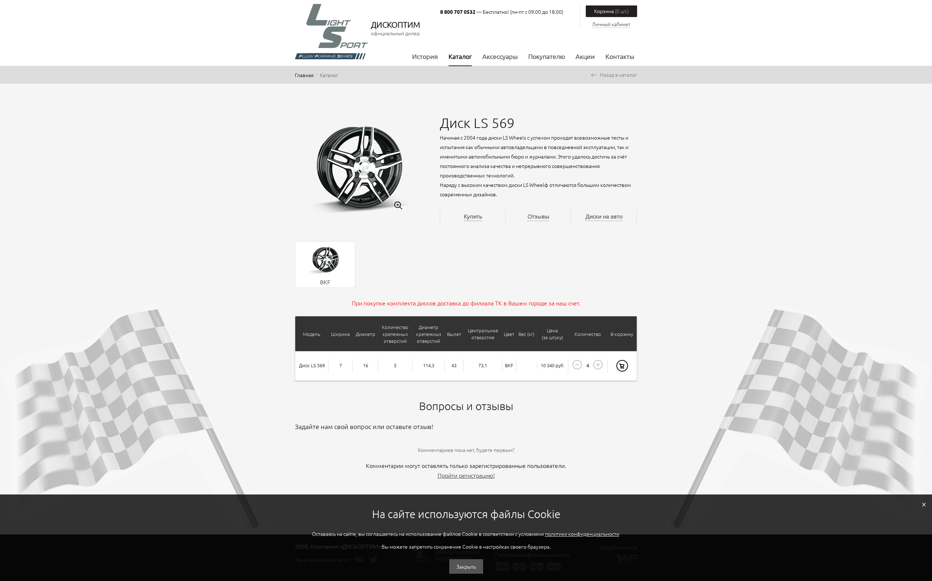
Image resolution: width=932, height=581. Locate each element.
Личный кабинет (611, 24)
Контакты (619, 56)
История (425, 56)
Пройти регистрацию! (466, 475)
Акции (585, 56)
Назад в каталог (618, 74)
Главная (304, 75)
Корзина (611, 11)
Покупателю (546, 56)
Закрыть (466, 566)
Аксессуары (500, 56)
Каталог (460, 56)
